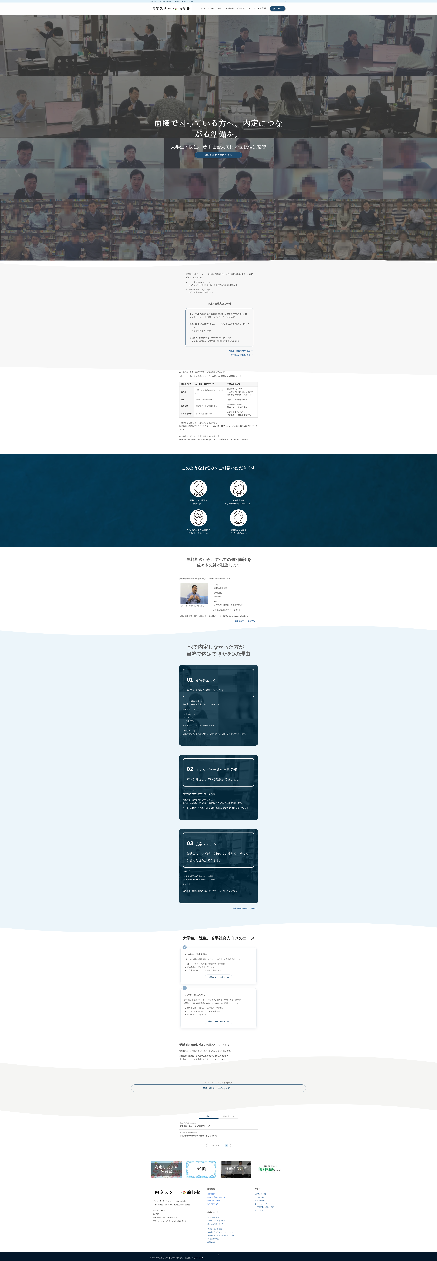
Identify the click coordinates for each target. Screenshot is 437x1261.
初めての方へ (212, 1197)
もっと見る (215, 1145)
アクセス (215, 1204)
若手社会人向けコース (215, 1224)
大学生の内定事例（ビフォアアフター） (221, 1232)
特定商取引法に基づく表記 (264, 1207)
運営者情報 (211, 1194)
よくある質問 (259, 1197)
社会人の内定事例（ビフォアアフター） (221, 1235)
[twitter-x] (285, 1)
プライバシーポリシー (263, 1204)
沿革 (209, 1204)
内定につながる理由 (214, 1229)
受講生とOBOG (260, 1194)
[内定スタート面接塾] (171, 8)
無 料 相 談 (277, 9)
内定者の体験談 (213, 1239)
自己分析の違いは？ (214, 1217)
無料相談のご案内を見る (218, 155)
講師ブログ (211, 1242)
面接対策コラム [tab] (228, 1116)
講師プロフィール (213, 1200)
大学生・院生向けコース (216, 1221)
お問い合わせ (259, 1200)
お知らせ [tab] (209, 1116)
